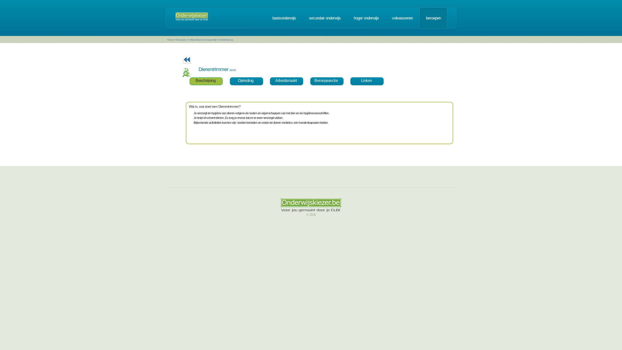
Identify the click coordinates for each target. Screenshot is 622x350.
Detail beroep (226, 39)
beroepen (433, 18)
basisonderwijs (284, 18)
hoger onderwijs (366, 18)
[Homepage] (191, 18)
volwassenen (402, 18)
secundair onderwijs (325, 18)
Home (170, 39)
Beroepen (181, 39)
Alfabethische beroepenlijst (203, 39)
